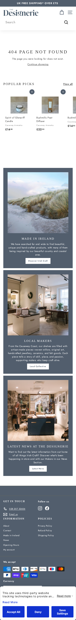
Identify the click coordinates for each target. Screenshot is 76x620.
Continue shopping (37, 64)
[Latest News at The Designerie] (38, 410)
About (6, 525)
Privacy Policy (45, 525)
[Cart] (61, 12)
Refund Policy (45, 530)
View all (68, 84)
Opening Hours (11, 545)
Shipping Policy (46, 535)
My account (9, 549)
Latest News (38, 468)
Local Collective (38, 366)
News (6, 540)
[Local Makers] (38, 304)
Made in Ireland (11, 535)
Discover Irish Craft (38, 260)
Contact (7, 530)
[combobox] (38, 22)
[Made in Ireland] (38, 202)
